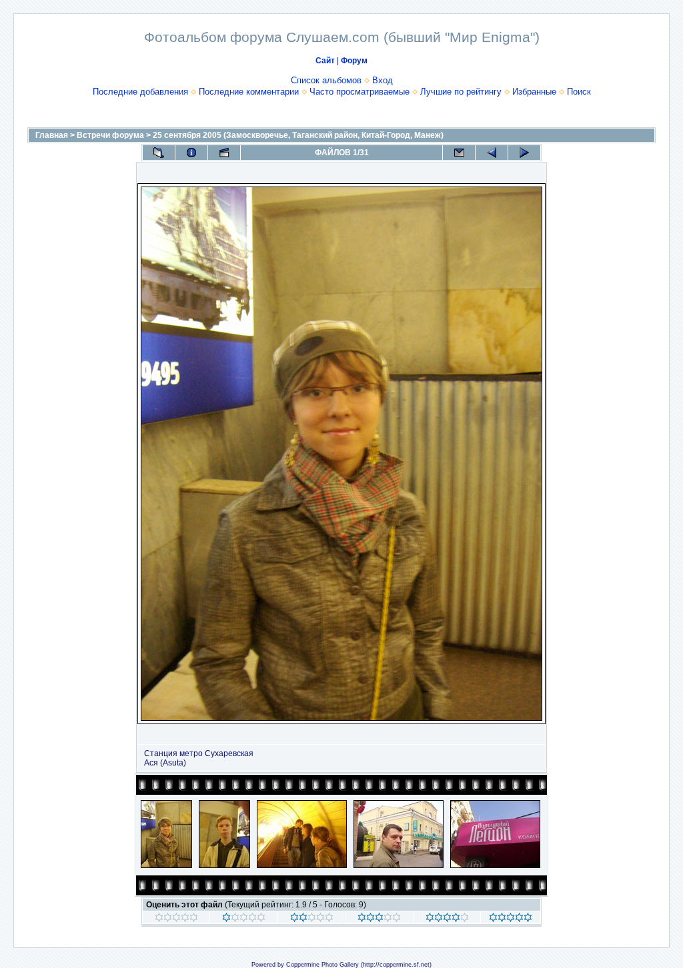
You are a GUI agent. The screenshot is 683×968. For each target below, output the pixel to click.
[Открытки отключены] (459, 152)
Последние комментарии (249, 92)
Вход (382, 80)
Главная (51, 135)
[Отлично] (447, 919)
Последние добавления (140, 92)
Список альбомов (326, 80)
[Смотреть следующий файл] (524, 152)
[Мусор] (176, 919)
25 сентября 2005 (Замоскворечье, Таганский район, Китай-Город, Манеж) (298, 135)
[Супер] (510, 919)
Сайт (325, 60)
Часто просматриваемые (359, 92)
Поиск (579, 92)
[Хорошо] (379, 919)
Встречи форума (110, 135)
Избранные (534, 92)
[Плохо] (243, 919)
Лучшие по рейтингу (461, 92)
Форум (354, 60)
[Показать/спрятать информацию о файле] (191, 152)
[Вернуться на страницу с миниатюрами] (159, 152)
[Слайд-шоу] (224, 152)
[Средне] (311, 919)
